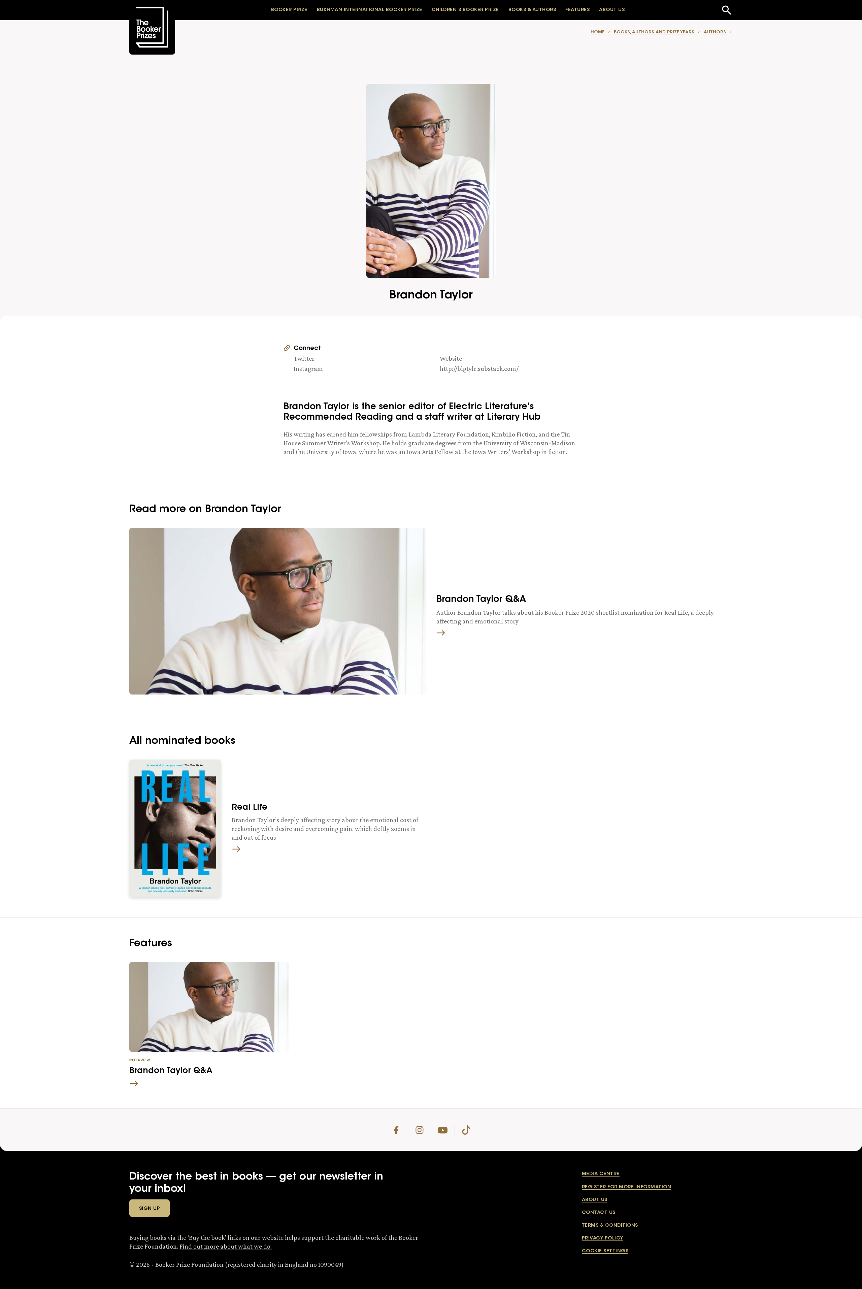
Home (597, 32)
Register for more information (626, 1187)
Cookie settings (605, 1251)
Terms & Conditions (610, 1225)
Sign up (149, 1208)
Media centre (601, 1174)
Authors (715, 32)
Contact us (599, 1213)
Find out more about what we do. (225, 1246)
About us (594, 1200)
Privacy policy (602, 1238)
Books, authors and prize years (654, 32)
